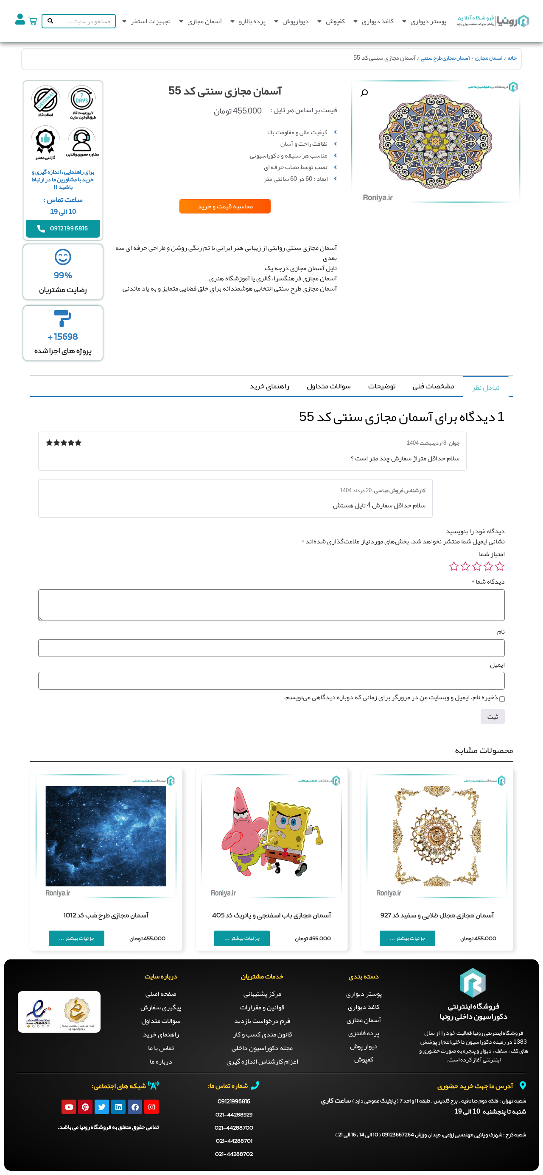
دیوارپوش (296, 21)
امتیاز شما (492, 554)
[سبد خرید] (33, 21)
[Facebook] (135, 1107)
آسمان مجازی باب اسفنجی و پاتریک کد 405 (271, 915)
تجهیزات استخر (151, 21)
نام (501, 631)
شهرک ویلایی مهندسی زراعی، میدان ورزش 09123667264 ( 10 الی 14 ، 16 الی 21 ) (430, 1135)
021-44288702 (234, 1154)
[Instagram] (151, 1107)
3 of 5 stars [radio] (477, 566)
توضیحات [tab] (381, 386)
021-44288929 (234, 1115)
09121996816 (234, 1101)
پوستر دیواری (428, 21)
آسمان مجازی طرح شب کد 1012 (106, 915)
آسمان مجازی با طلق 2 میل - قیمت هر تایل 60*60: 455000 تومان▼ (257, 346)
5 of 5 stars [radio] (454, 566)
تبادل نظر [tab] (485, 387)
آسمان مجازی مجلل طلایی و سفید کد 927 (437, 915)
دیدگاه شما (488, 581)
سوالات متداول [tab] (329, 386)
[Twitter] (102, 1107)
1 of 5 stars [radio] (500, 566)
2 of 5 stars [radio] (488, 566)
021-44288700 (234, 1128)
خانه (512, 58)
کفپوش (335, 21)
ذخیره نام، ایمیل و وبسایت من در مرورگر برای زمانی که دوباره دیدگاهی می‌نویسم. (391, 697)
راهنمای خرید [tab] (269, 386)
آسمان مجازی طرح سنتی (445, 58)
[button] (364, 93)
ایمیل (497, 664)
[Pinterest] (85, 1107)
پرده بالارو (252, 21)
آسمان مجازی (205, 21)
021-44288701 (234, 1141)
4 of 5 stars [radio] (465, 566)
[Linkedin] (118, 1107)
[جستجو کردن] (48, 21)
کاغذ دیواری (378, 21)
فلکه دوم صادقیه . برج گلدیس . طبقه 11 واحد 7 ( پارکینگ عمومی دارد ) (439, 1101)
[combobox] (85, 21)
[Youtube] (69, 1107)
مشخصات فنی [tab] (433, 386)
